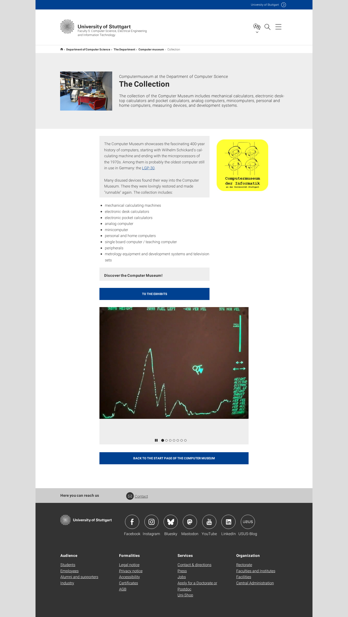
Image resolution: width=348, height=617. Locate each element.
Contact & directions (194, 564)
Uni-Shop (185, 594)
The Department (124, 49)
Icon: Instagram (151, 522)
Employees (69, 570)
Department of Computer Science (88, 49)
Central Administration (255, 582)
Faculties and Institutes (255, 570)
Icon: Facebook (132, 522)
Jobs (182, 576)
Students (67, 564)
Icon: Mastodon (190, 522)
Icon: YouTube (209, 522)
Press (182, 570)
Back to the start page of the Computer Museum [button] (174, 458)
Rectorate (244, 564)
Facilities (243, 576)
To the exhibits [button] (154, 294)
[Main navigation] (278, 26)
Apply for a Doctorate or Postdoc (197, 585)
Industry (67, 582)
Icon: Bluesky (171, 522)
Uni (265, 4)
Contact (141, 496)
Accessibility (129, 576)
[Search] (267, 26)
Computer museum (151, 49)
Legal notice (129, 564)
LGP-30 (148, 167)
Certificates (128, 582)
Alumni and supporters (79, 576)
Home (61, 49)
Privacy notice (131, 570)
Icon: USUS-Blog (248, 522)
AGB (122, 588)
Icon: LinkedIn (228, 522)
